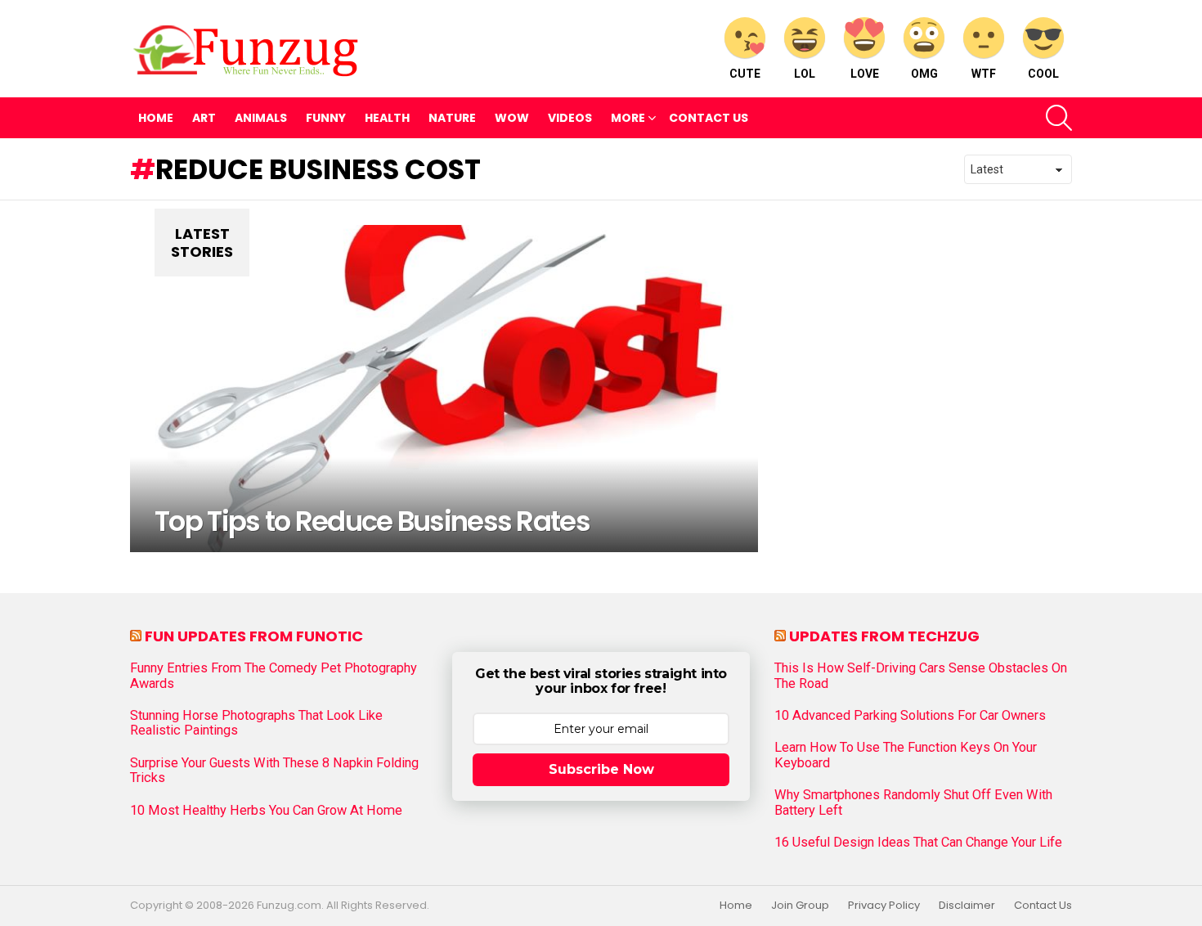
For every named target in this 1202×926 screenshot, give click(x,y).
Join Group (800, 905)
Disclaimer (967, 905)
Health (387, 118)
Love (864, 73)
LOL (804, 73)
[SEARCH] (1059, 117)
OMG (924, 73)
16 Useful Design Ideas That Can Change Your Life (918, 842)
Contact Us (708, 118)
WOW (512, 118)
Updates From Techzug (884, 636)
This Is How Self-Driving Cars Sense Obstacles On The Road (920, 675)
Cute (744, 73)
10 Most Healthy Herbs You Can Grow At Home (266, 810)
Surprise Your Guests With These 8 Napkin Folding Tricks (274, 770)
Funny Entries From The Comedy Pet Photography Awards (273, 675)
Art (204, 118)
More (628, 118)
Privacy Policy (884, 905)
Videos (570, 118)
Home (155, 118)
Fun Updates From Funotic (254, 636)
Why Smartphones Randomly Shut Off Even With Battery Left (913, 802)
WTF (983, 73)
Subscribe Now (601, 769)
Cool (1043, 73)
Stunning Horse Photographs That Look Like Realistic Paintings (256, 723)
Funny (326, 118)
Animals (261, 118)
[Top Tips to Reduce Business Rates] (444, 388)
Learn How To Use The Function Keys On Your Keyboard (905, 755)
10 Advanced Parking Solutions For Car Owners (910, 715)
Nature (452, 118)
